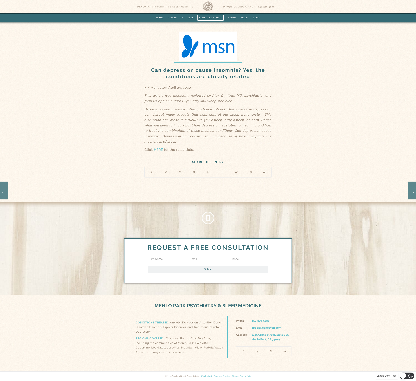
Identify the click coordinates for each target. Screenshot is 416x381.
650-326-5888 (266, 7)
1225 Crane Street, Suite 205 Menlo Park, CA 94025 (270, 337)
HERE (159, 150)
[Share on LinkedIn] (208, 172)
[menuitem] (160, 18)
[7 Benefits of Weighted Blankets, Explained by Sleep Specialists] (412, 190)
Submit (208, 269)
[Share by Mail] (264, 172)
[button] (407, 376)
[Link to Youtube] (285, 351)
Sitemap (235, 376)
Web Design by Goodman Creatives (215, 376)
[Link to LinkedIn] (257, 351)
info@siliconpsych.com (239, 7)
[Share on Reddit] (250, 172)
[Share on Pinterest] (194, 172)
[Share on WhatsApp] (180, 172)
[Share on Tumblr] (222, 172)
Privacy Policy (246, 376)
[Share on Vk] (236, 172)
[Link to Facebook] (243, 351)
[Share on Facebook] (152, 172)
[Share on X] (166, 172)
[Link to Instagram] (271, 351)
